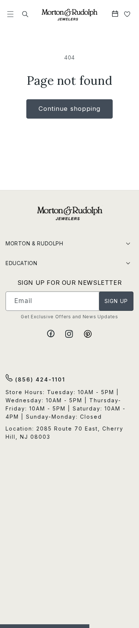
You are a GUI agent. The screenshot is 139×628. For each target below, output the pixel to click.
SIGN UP (116, 301)
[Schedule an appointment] (116, 14)
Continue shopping (70, 108)
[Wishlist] (127, 14)
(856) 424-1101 (39, 379)
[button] (10, 14)
